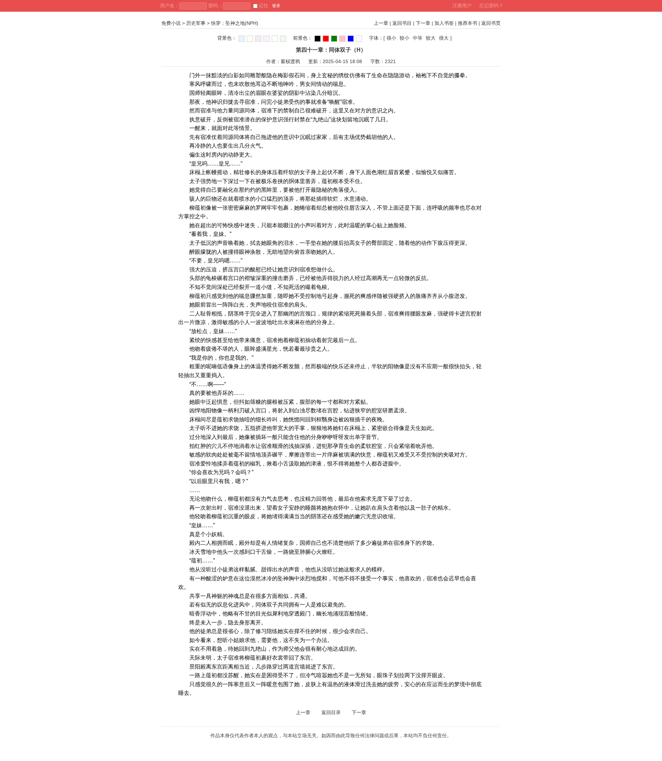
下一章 (423, 23)
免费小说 (171, 23)
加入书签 (444, 23)
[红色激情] (326, 39)
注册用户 (462, 5)
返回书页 (491, 23)
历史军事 (195, 23)
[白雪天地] (275, 39)
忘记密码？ (491, 5)
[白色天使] (359, 39)
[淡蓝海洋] (242, 39)
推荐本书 (467, 23)
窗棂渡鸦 (290, 61)
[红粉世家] (266, 39)
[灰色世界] (258, 39)
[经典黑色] (317, 39)
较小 (404, 38)
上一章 (381, 23)
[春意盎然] (334, 39)
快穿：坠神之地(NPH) (234, 23)
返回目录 (331, 712)
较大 (430, 38)
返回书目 (402, 23)
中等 (417, 38)
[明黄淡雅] (250, 39)
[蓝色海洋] (351, 39)
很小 (391, 38)
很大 (444, 38)
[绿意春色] (283, 39)
